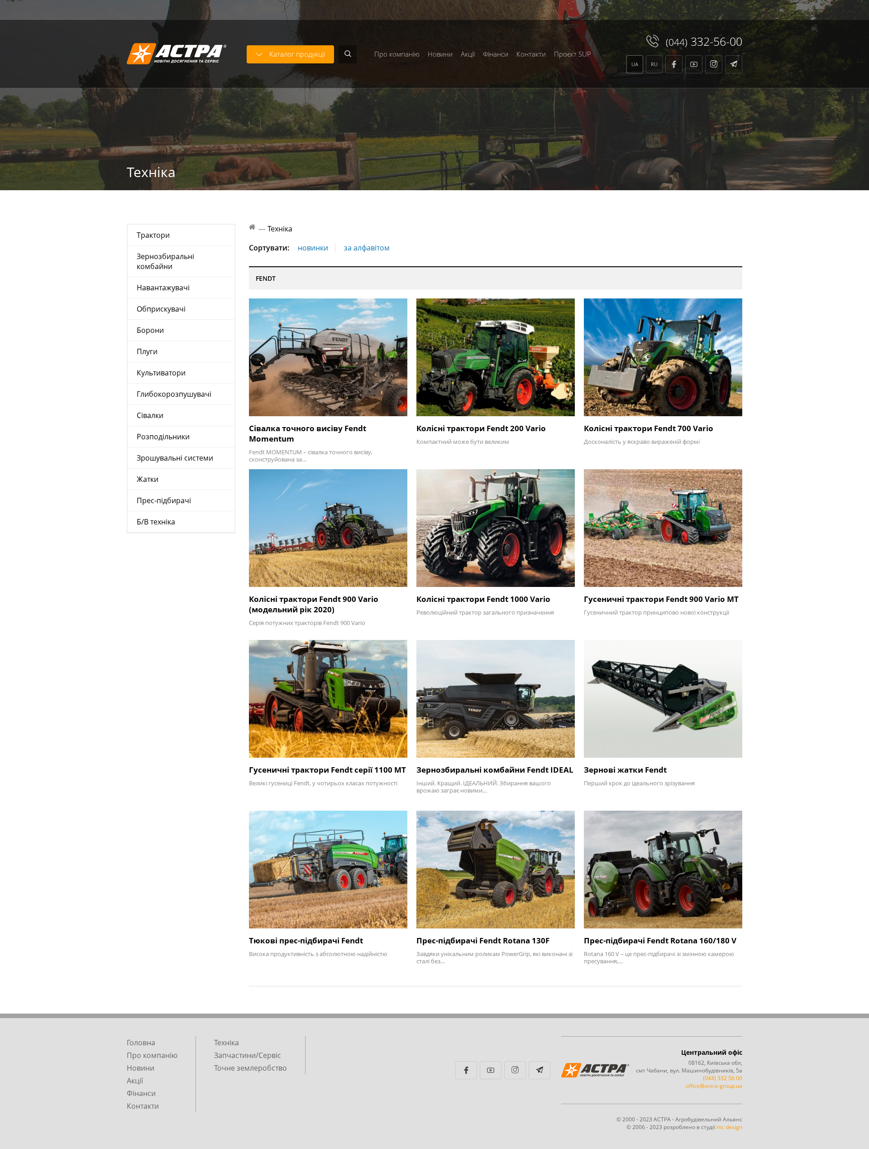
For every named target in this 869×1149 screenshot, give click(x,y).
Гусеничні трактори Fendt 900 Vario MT (661, 599)
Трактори (153, 235)
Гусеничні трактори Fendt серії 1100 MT (327, 769)
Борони (150, 330)
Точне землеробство (250, 1068)
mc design (729, 1127)
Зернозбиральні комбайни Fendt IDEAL (494, 769)
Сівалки (150, 415)
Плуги (147, 351)
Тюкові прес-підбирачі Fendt (306, 940)
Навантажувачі (163, 288)
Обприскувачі (161, 309)
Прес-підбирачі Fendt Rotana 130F (482, 940)
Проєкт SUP (572, 53)
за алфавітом (367, 248)
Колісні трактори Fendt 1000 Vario (483, 599)
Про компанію (397, 53)
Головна (141, 1043)
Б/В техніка (156, 522)
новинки (313, 248)
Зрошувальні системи (175, 458)
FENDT (266, 278)
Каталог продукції (297, 53)
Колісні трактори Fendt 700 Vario (648, 428)
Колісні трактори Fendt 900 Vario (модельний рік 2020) (313, 604)
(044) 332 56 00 (722, 1078)
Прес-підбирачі (164, 500)
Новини (440, 53)
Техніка (226, 1043)
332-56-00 (704, 41)
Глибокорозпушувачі (174, 394)
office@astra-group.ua (714, 1086)
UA (634, 64)
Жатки (147, 479)
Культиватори (161, 373)
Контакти (531, 53)
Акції (468, 53)
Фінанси (495, 53)
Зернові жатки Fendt (625, 769)
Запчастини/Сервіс (247, 1055)
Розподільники (163, 437)
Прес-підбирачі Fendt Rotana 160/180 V (660, 940)
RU (654, 64)
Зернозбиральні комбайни (165, 261)
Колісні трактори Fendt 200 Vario (481, 428)
